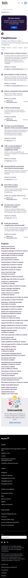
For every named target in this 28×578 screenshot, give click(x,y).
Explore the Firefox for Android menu (12, 323)
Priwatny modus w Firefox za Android (15, 53)
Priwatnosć (4, 570)
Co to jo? (4, 516)
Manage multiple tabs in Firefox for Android (14, 325)
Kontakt (3, 575)
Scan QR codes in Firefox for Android (12, 300)
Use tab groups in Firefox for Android (12, 262)
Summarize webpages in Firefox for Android (14, 251)
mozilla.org (4, 564)
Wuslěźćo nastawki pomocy (9, 463)
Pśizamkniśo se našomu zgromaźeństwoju (8, 459)
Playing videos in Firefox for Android (12, 276)
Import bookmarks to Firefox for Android (13, 341)
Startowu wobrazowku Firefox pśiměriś (16, 91)
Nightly (3, 501)
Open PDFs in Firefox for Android (11, 269)
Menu (22, 3)
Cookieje (4, 573)
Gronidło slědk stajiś (7, 519)
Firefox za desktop (6, 475)
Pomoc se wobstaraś (7, 525)
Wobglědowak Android (8, 478)
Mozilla (5, 438)
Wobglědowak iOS (6, 481)
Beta (2, 496)
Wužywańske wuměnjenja (9, 567)
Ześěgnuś (4, 472)
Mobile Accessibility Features (10, 385)
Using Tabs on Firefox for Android (11, 371)
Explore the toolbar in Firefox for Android (13, 286)
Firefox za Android (7, 9)
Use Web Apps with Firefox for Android (12, 279)
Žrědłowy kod (5, 453)
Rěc (2, 534)
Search (19, 3)
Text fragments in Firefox (8, 346)
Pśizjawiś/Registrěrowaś (8, 514)
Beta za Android (6, 499)
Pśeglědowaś (5, 12)
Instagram (7, 542)
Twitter (3, 456)
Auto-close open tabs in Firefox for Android (14, 335)
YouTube (4, 542)
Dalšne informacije (15, 422)
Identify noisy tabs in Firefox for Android (13, 328)
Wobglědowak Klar (7, 484)
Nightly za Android (6, 504)
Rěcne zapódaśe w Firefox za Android (15, 74)
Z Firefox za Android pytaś (12, 108)
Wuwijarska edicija (7, 493)
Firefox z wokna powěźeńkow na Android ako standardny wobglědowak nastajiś (13, 148)
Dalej (14, 27)
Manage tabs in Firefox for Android (11, 309)
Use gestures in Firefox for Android (11, 264)
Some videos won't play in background (12, 306)
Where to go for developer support (11, 267)
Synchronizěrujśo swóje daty (10, 522)
